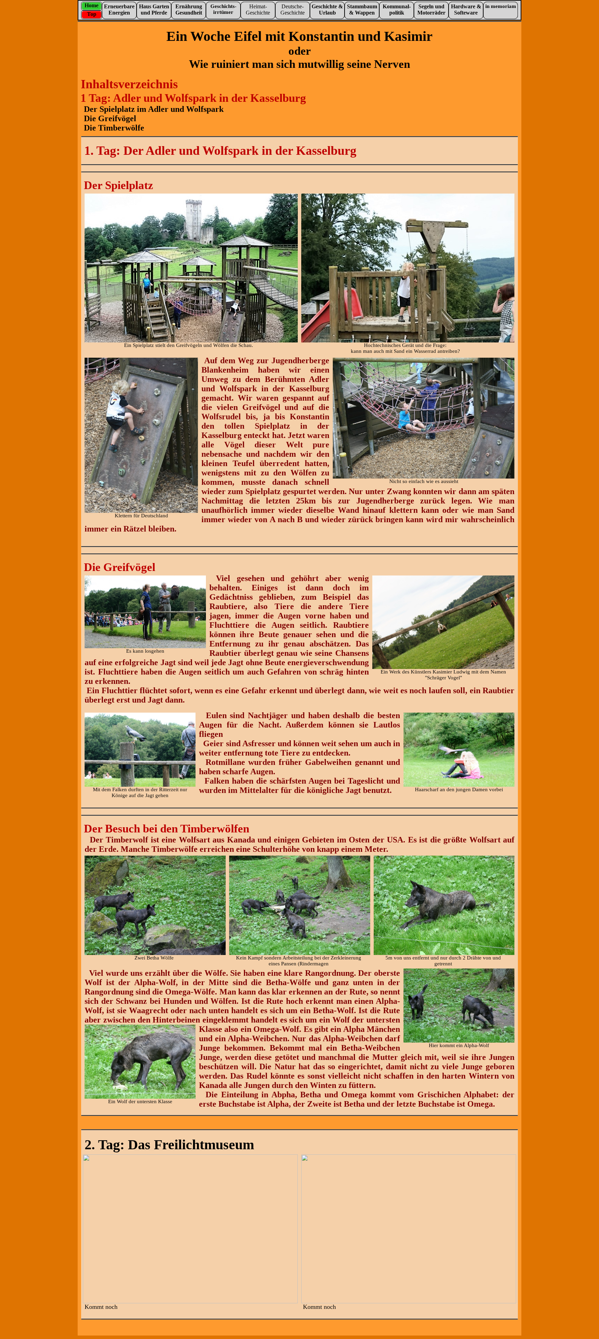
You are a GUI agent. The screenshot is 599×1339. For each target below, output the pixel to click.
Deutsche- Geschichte (292, 9)
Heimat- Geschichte (258, 9)
